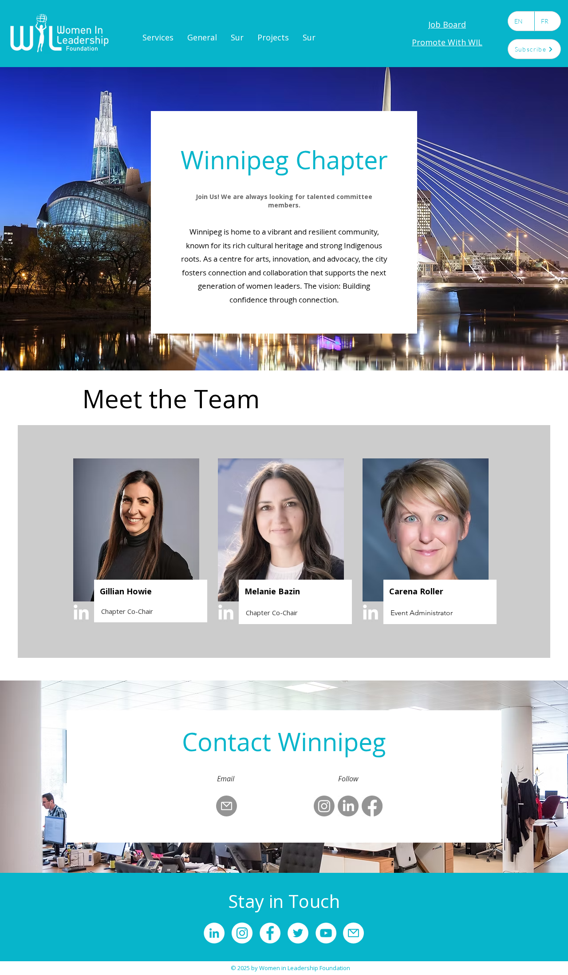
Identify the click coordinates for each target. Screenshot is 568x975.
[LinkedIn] (81, 613)
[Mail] (226, 806)
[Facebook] (372, 806)
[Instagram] (324, 806)
